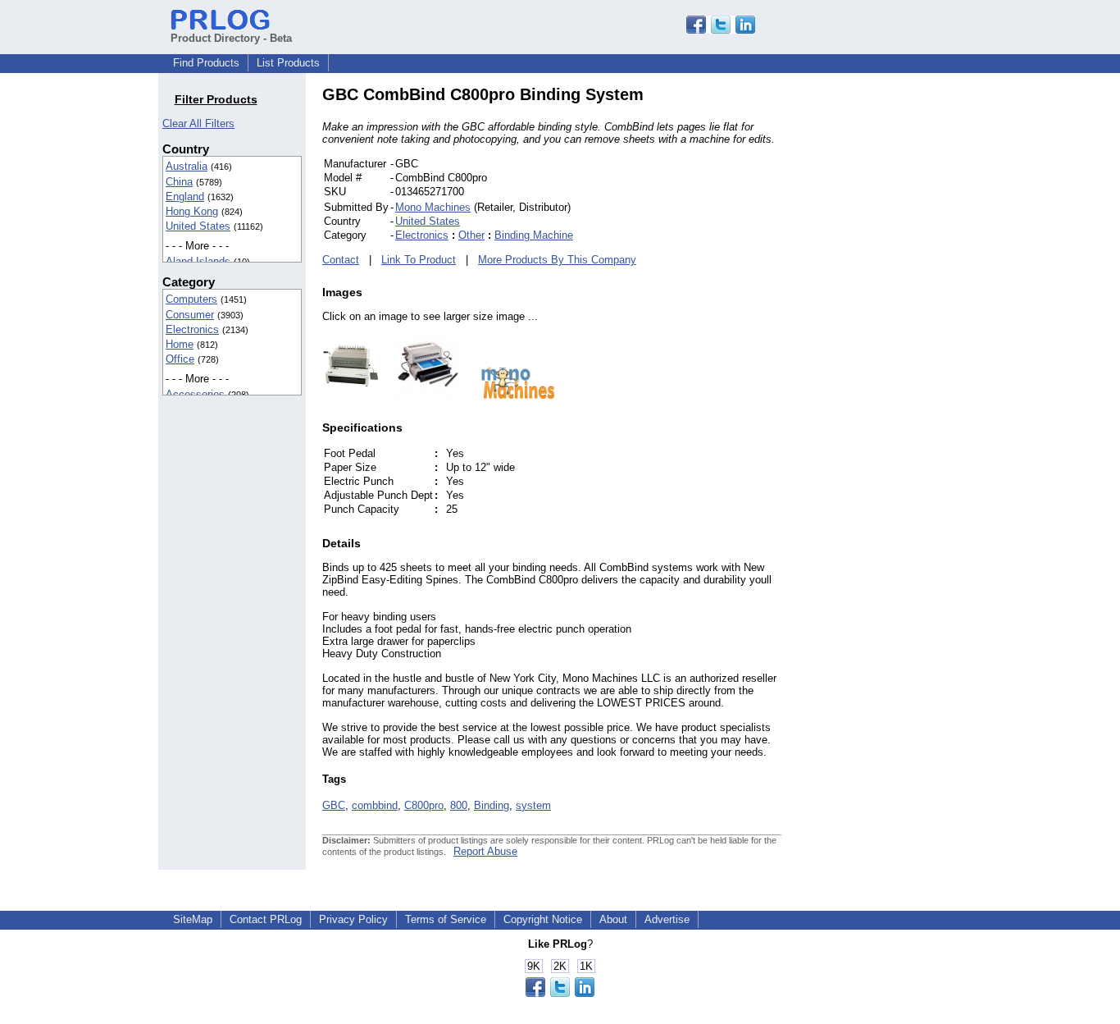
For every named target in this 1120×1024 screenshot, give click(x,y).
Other (471, 235)
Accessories (195, 394)
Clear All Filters (198, 123)
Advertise (667, 919)
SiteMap (192, 919)
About (613, 919)
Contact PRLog (266, 919)
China (179, 182)
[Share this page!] (720, 30)
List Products (288, 63)
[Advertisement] (892, 331)
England (185, 196)
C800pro (424, 805)
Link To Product (418, 260)
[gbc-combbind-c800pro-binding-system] (350, 395)
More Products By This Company (557, 260)
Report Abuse (485, 851)
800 (458, 805)
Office (180, 359)
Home (179, 344)
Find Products (206, 63)
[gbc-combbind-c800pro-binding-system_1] (420, 395)
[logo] (510, 395)
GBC (333, 805)
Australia (186, 166)
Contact (340, 260)
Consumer (190, 315)
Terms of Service (445, 919)
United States (198, 226)
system (533, 805)
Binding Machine (533, 235)
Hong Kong (192, 211)
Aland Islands (198, 261)
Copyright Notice (542, 919)
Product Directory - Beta (231, 38)
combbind (375, 805)
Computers (191, 299)
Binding (491, 805)
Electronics (192, 329)
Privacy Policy (353, 919)
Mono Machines (433, 207)
